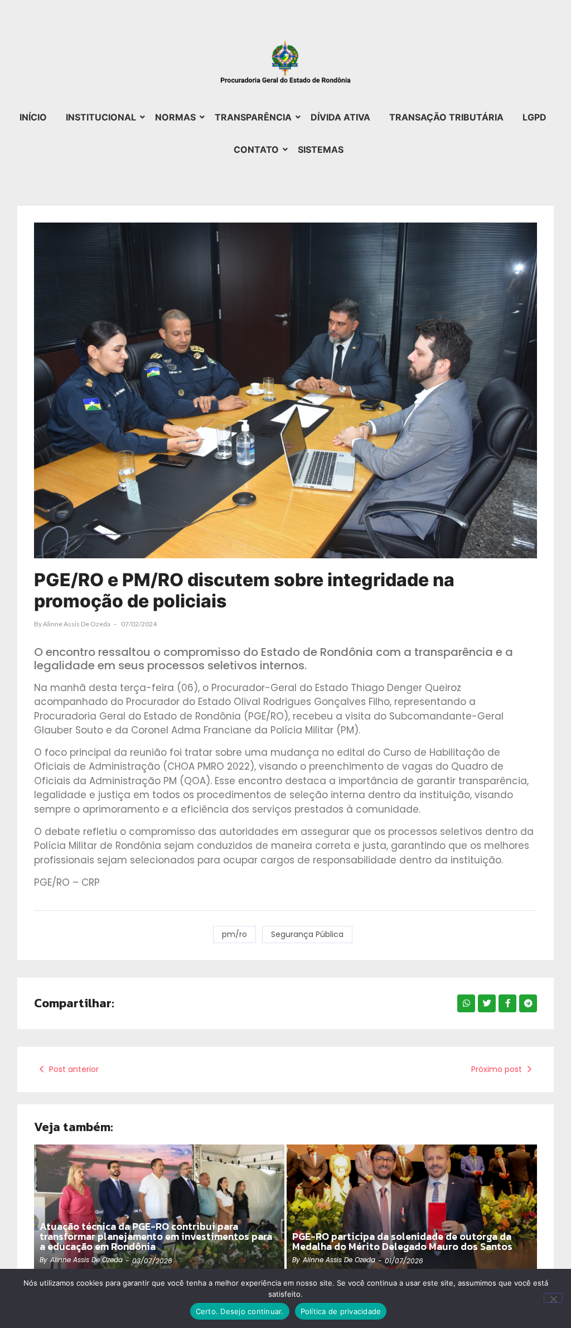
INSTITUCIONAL (101, 117)
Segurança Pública (307, 934)
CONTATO (256, 149)
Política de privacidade (341, 1311)
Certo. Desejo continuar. (240, 1311)
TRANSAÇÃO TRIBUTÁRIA (446, 117)
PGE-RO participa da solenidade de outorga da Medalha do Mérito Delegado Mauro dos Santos (402, 1242)
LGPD (534, 117)
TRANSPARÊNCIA (253, 117)
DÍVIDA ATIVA (340, 117)
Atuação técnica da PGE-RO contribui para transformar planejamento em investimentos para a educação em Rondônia (156, 1236)
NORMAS (175, 117)
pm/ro (234, 934)
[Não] (553, 1298)
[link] (159, 1211)
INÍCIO (33, 117)
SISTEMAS (320, 149)
